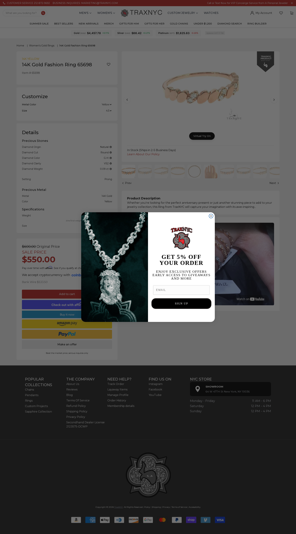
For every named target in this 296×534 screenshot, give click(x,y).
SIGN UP (181, 303)
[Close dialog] (211, 216)
